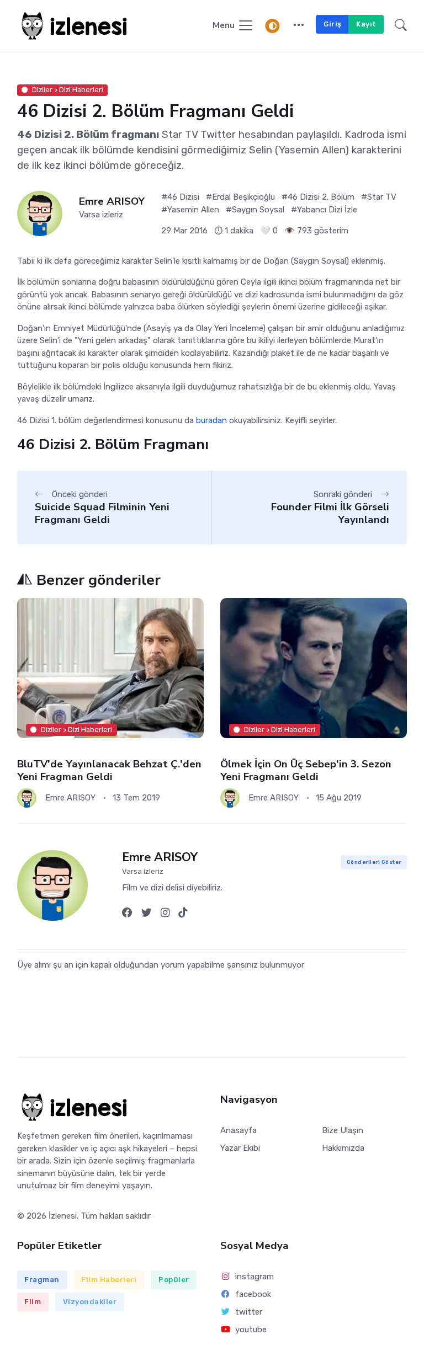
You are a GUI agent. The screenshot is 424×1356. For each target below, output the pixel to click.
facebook (253, 1294)
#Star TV (378, 197)
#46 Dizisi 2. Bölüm (318, 197)
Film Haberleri (108, 1279)
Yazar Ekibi (240, 1148)
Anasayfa (238, 1130)
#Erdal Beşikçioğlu (240, 197)
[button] (298, 26)
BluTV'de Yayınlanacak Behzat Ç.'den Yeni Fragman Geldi (109, 770)
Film (32, 1302)
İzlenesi (63, 1216)
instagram (254, 1277)
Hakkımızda (343, 1148)
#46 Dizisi (180, 197)
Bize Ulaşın (342, 1130)
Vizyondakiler (90, 1302)
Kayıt (366, 24)
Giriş (333, 24)
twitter (248, 1312)
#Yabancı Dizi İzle (324, 210)
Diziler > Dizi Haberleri (67, 90)
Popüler (173, 1279)
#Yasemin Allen (190, 210)
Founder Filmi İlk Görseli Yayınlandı (330, 513)
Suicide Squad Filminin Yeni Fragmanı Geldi (102, 513)
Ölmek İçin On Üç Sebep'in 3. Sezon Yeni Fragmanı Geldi (305, 770)
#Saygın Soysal (255, 210)
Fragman (42, 1279)
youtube (251, 1329)
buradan (211, 420)
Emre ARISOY (112, 201)
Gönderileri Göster (374, 862)
